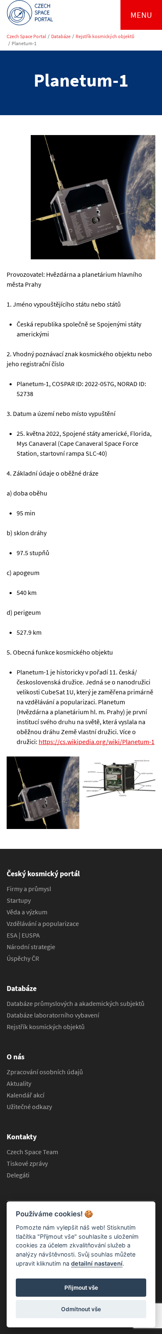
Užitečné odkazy (29, 1106)
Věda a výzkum (27, 912)
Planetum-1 (24, 43)
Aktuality (19, 1083)
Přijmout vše (81, 1287)
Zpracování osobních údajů (45, 1072)
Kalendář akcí (25, 1095)
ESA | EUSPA (23, 935)
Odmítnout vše (81, 1309)
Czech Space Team (32, 1152)
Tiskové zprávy (27, 1163)
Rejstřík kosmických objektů (105, 36)
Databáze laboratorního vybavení (53, 1015)
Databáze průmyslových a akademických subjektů (76, 1003)
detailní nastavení (97, 1263)
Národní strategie (31, 947)
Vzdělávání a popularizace (43, 923)
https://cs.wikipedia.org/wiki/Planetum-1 (97, 741)
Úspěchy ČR (23, 958)
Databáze (61, 36)
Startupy (19, 900)
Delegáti (18, 1175)
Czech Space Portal (26, 36)
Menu (141, 15)
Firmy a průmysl (29, 889)
